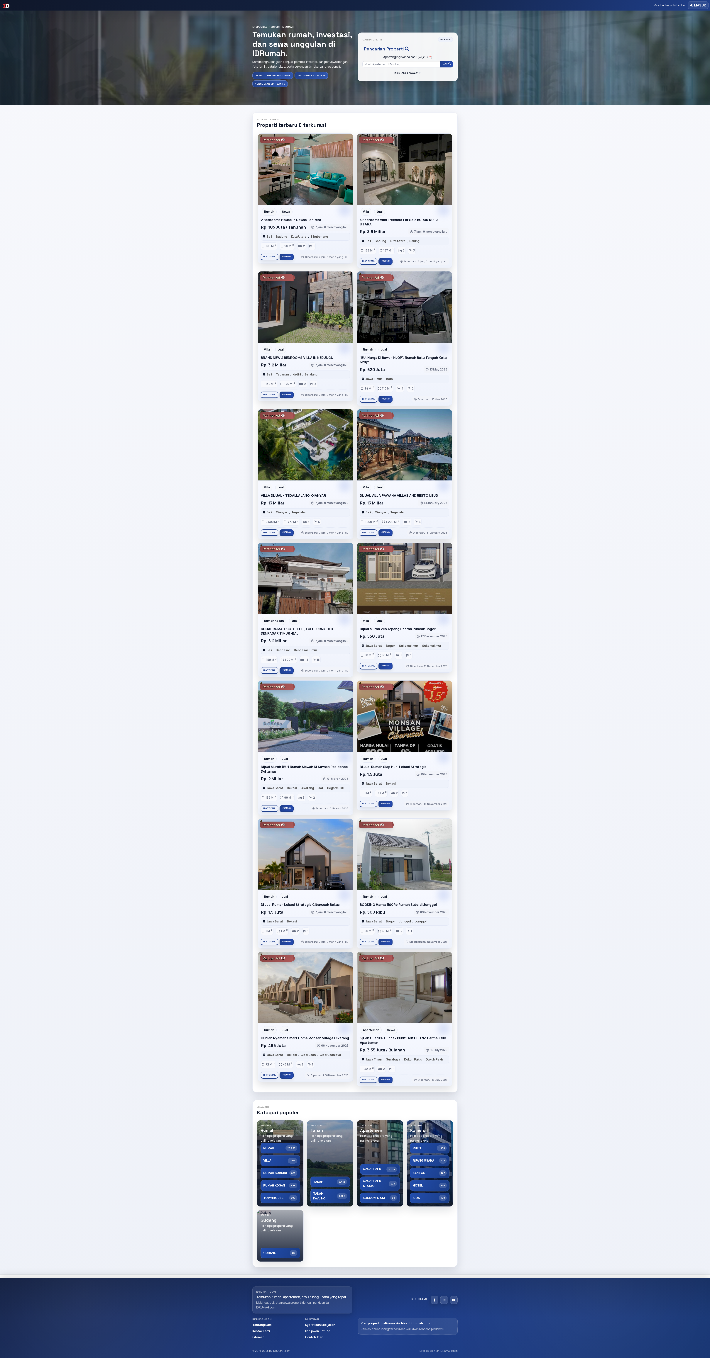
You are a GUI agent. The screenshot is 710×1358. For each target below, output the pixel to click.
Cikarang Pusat (312, 788)
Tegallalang (299, 512)
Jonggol (405, 921)
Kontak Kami (261, 1331)
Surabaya (393, 1059)
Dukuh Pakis (413, 1059)
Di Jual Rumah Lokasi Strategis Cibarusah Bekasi (301, 904)
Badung (281, 236)
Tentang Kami (262, 1325)
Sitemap (258, 1337)
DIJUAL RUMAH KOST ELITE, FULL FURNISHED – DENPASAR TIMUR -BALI (298, 631)
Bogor (390, 646)
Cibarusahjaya (330, 1055)
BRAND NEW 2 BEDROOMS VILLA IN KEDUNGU (297, 357)
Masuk (699, 5)
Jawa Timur (374, 379)
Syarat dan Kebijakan (320, 1325)
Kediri (297, 374)
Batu (389, 379)
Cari (445, 63)
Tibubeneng (319, 236)
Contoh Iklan (314, 1337)
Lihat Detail (269, 256)
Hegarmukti (335, 788)
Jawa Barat (374, 646)
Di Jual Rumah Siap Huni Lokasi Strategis (393, 766)
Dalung (414, 241)
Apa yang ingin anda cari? (407, 57)
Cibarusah (308, 1055)
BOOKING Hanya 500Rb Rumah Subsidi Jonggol (398, 904)
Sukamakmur (408, 646)
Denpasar (283, 650)
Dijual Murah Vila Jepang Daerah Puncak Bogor (398, 629)
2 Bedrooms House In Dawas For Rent (291, 219)
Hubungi (286, 256)
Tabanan (282, 374)
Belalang (311, 374)
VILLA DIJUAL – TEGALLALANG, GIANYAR (293, 495)
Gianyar (282, 512)
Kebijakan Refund (317, 1331)
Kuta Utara (299, 236)
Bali (269, 236)
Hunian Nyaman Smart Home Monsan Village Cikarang (305, 1038)
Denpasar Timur (305, 650)
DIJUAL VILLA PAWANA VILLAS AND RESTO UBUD (399, 495)
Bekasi (292, 788)
